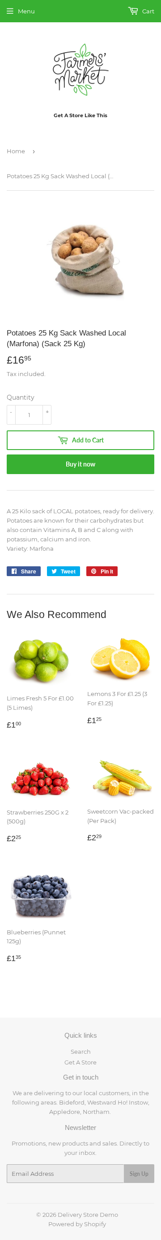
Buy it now (80, 464)
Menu (26, 11)
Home (16, 151)
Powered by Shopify (77, 1224)
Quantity (20, 397)
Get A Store (80, 1062)
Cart (147, 11)
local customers (106, 1093)
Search (81, 1051)
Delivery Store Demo (88, 1214)
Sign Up (139, 1173)
